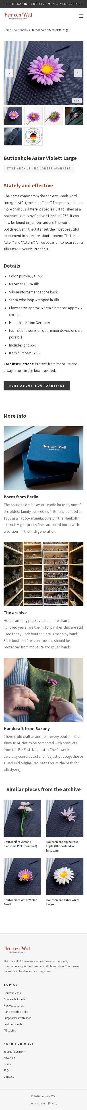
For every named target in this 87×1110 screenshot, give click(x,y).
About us (9, 1058)
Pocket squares (14, 1005)
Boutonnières (21, 30)
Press (7, 1064)
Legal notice (37, 1103)
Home (7, 30)
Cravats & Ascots (14, 999)
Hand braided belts (16, 1012)
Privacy (52, 1103)
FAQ (6, 1070)
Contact (9, 1077)
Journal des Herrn (15, 1052)
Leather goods (13, 1024)
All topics (10, 1030)
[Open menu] (80, 16)
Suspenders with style (17, 1018)
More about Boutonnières (36, 386)
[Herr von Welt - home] (18, 16)
